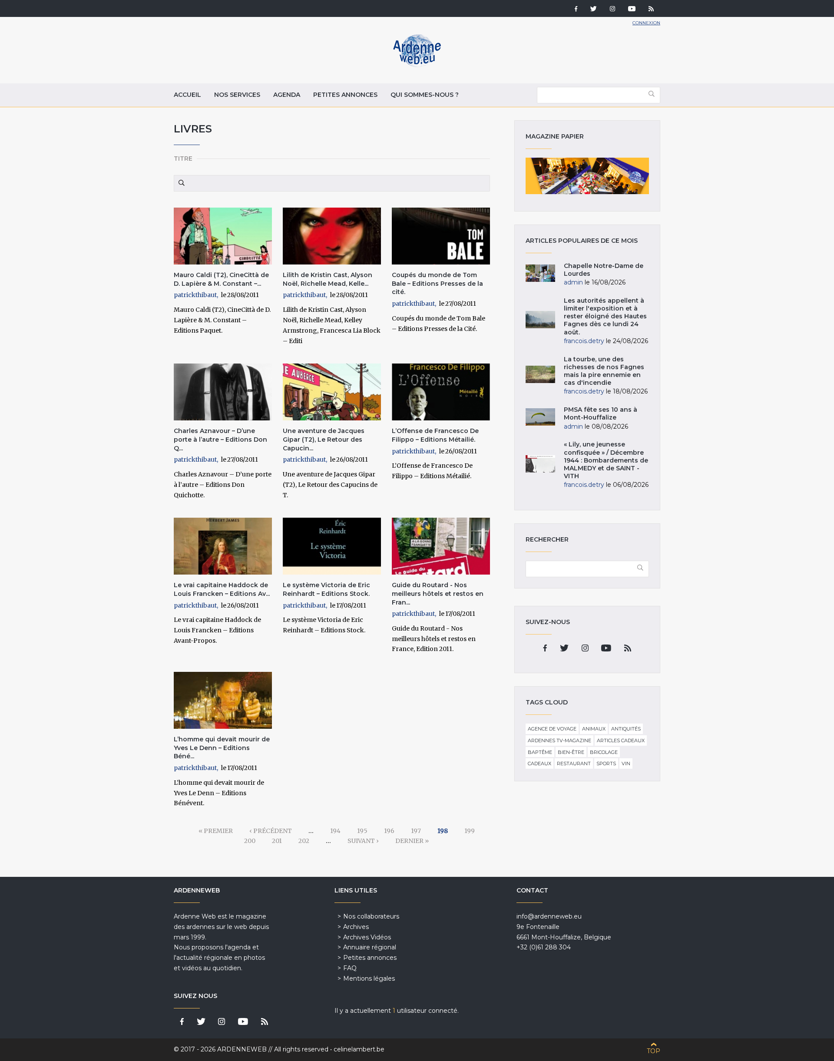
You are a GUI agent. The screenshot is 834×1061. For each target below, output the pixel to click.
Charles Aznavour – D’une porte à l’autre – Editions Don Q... (220, 439)
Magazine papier (587, 176)
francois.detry (584, 341)
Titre (183, 158)
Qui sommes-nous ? (425, 95)
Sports (606, 763)
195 (362, 831)
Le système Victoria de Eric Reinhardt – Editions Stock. (326, 589)
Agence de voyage (552, 729)
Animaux (594, 729)
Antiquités (626, 729)
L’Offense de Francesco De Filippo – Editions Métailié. (435, 435)
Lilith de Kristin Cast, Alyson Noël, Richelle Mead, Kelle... (327, 279)
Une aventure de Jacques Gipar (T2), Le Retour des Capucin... (323, 439)
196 (389, 831)
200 (249, 841)
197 (416, 831)
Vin (626, 763)
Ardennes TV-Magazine (559, 740)
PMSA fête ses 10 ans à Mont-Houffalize (600, 413)
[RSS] (651, 9)
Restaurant (574, 763)
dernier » (412, 841)
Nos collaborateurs (371, 916)
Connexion (646, 23)
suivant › (363, 841)
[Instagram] (612, 9)
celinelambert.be (359, 1049)
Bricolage (604, 752)
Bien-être (571, 752)
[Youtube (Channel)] (632, 9)
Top (653, 1051)
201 (277, 841)
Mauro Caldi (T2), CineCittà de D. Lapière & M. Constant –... (221, 279)
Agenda (286, 95)
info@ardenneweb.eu (549, 916)
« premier (216, 831)
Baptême (540, 752)
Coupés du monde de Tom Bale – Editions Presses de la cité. (437, 283)
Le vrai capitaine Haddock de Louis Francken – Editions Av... (222, 589)
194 (335, 831)
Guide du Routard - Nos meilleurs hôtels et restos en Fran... (437, 593)
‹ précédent (270, 831)
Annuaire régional (369, 947)
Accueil (187, 95)
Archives (356, 927)
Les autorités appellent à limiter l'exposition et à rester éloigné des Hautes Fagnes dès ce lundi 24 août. (605, 316)
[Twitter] (593, 9)
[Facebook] (576, 9)
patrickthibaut (195, 295)
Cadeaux (539, 763)
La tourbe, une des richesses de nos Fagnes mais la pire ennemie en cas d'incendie (604, 371)
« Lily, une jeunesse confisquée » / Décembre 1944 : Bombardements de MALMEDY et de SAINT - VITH (606, 460)
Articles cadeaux (621, 740)
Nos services (237, 95)
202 (303, 841)
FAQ (350, 968)
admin (573, 282)
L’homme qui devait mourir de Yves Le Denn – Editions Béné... (222, 747)
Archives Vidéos (367, 937)
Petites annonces (345, 95)
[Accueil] (417, 65)
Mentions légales (369, 978)
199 (469, 831)
